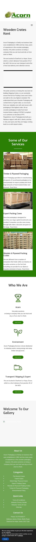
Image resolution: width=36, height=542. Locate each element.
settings (20, 535)
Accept (5, 539)
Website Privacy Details (19, 502)
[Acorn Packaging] (17, 15)
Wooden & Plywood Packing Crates (18, 486)
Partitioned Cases (19, 476)
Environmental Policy (18, 490)
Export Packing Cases (19, 483)
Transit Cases (18, 478)
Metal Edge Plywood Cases (19, 481)
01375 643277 (20, 517)
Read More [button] (18, 322)
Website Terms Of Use (18, 505)
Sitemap (19, 507)
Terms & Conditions (19, 500)
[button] (32, 25)
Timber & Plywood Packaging (18, 488)
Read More (13, 187)
